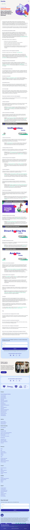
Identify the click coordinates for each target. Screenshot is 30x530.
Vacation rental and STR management (6, 432)
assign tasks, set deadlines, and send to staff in (15, 292)
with (18, 184)
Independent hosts (3, 439)
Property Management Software (6, 394)
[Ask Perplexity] (19, 355)
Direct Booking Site (3, 398)
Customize (5, 528)
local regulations (8, 276)
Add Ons (2, 419)
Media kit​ (2, 480)
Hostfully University (3, 493)
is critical (12, 77)
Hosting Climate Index (4, 458)
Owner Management (4, 407)
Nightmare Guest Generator (5, 460)
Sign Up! (15, 348)
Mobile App (2, 399)
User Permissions (3, 414)
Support (2, 485)
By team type (3, 437)
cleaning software (13, 152)
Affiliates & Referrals (4, 470)
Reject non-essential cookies (15, 528)
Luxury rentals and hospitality (5, 436)
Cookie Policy (16, 526)
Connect (2, 465)
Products (2, 391)
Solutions (2, 429)
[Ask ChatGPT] (11, 355)
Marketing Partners (3, 479)
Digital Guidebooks (3, 422)
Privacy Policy (19, 512)
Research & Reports (3, 452)
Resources (2, 446)
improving (24, 36)
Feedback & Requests (4, 472)
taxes (15, 276)
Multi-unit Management (4, 401)
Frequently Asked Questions (5, 478)
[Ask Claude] (13, 355)
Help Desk (2, 492)
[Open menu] (28, 1)
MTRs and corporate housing (5, 433)
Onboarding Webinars (4, 491)
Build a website (11, 221)
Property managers (3, 440)
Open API (2, 406)
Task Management (3, 415)
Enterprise (2, 442)
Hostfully (2, 475)
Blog (1, 450)
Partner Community (4, 425)
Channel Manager (3, 395)
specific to (20, 163)
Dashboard (2, 408)
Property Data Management (5, 409)
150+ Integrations (3, 427)
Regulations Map (3, 459)
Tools (1, 456)
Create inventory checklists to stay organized (14, 269)
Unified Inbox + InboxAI (4, 400)
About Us (2, 477)
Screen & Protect (3, 421)
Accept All (25, 528)
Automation (2, 402)
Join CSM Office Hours (4, 490)
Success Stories (3, 451)
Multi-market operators (4, 441)
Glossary (2, 455)
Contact (2, 473)
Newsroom (2, 471)
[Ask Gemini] (16, 355)
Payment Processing (4, 413)
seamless (10, 107)
